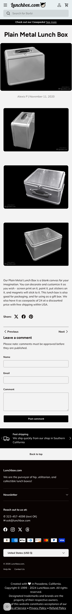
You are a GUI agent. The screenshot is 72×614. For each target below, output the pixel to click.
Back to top (36, 454)
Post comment (36, 418)
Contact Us (19, 569)
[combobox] (36, 13)
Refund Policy (57, 608)
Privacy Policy (38, 608)
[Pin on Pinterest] (31, 316)
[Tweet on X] (16, 316)
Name (6, 357)
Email (6, 373)
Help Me (7, 569)
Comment (8, 389)
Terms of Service (16, 608)
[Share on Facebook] (23, 316)
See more (51, 22)
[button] (66, 5)
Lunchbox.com (17, 563)
